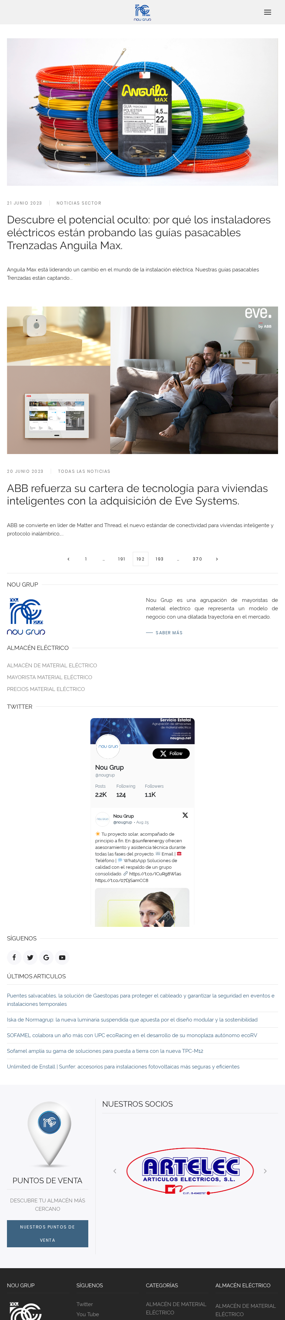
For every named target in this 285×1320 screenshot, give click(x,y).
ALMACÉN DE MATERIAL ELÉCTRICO (52, 665)
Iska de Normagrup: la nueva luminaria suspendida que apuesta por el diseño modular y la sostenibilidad (132, 1020)
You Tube (87, 1314)
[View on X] (185, 815)
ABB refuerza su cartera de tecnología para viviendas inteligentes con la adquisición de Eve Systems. (137, 494)
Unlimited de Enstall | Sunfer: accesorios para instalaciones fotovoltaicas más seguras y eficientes (123, 1067)
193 (160, 559)
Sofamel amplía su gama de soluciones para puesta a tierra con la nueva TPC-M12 (105, 1051)
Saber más (169, 633)
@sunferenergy (148, 840)
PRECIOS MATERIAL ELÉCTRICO (46, 689)
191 (121, 559)
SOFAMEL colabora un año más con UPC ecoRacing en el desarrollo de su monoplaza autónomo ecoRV (132, 1035)
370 (198, 559)
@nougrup (105, 775)
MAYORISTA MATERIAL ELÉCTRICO (49, 677)
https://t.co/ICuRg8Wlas (155, 873)
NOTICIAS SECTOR (79, 203)
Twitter (84, 1304)
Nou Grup (109, 767)
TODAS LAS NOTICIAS (84, 471)
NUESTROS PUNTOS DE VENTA (47, 1233)
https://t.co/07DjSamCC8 (121, 880)
